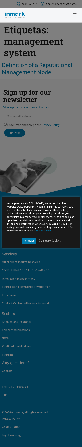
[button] (75, 15)
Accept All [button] (29, 240)
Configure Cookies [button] (50, 240)
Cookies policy (42, 230)
